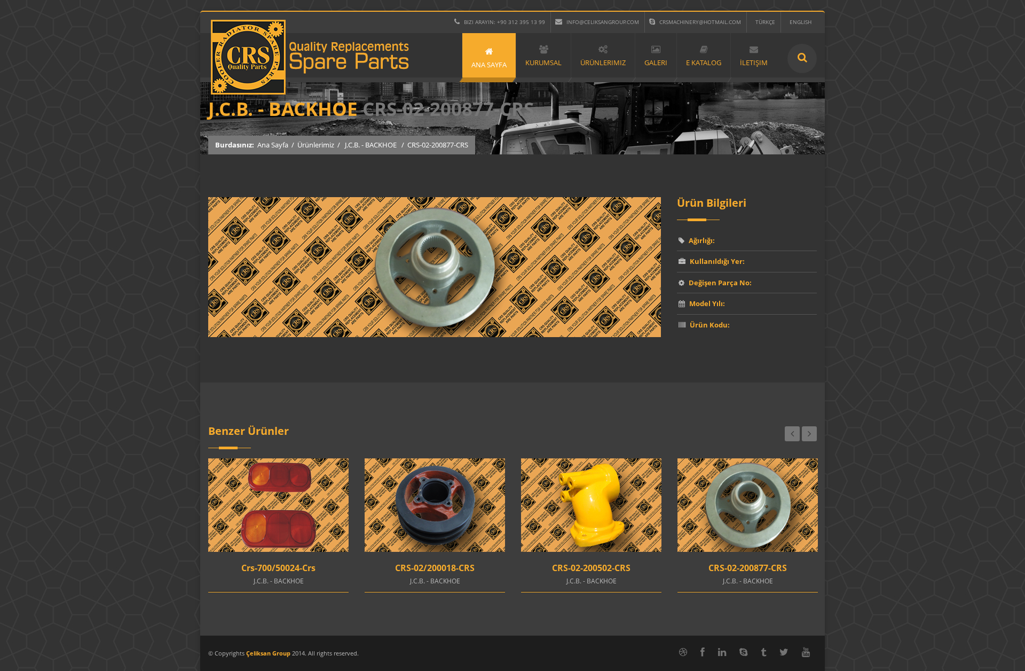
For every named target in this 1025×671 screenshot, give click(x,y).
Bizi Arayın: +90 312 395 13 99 (504, 22)
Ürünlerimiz (315, 145)
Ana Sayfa (272, 145)
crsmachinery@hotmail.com (700, 22)
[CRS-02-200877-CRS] (434, 334)
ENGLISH (800, 22)
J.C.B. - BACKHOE (371, 145)
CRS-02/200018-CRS (435, 568)
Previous (792, 433)
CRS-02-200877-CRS (747, 568)
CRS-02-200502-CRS (591, 568)
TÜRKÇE (765, 22)
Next (809, 433)
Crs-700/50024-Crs (278, 568)
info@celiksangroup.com (602, 22)
